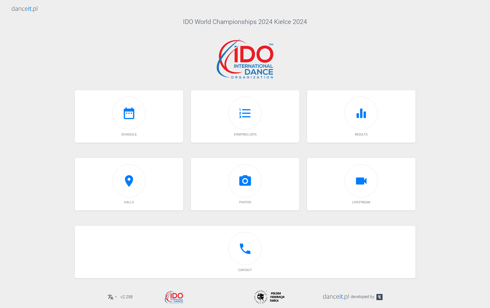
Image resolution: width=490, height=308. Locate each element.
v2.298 (126, 296)
